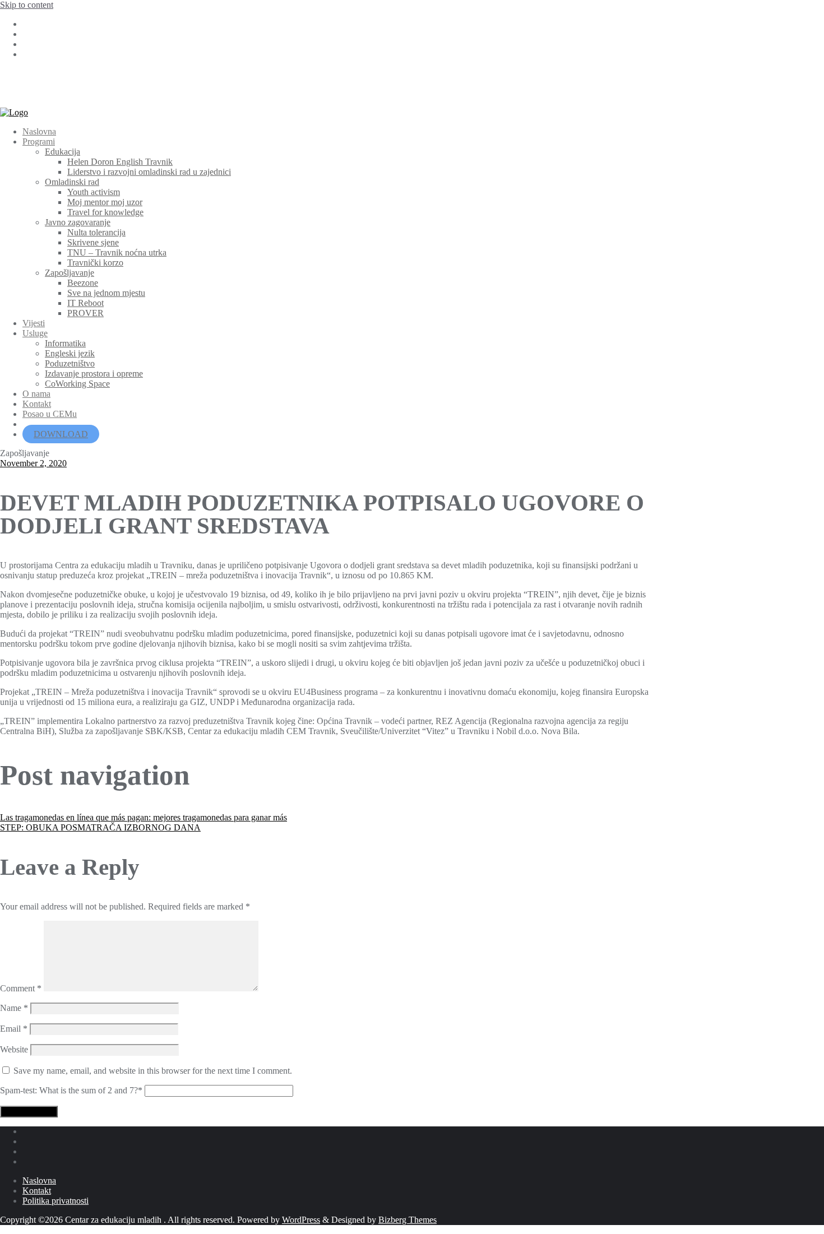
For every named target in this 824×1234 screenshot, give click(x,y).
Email (13, 1028)
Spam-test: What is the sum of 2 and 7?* (71, 1090)
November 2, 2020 (33, 463)
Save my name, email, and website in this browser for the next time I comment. (152, 1070)
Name (14, 1008)
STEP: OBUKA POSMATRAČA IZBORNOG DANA (100, 827)
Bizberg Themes (407, 1219)
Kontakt (36, 1190)
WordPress (301, 1219)
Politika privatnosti (55, 1200)
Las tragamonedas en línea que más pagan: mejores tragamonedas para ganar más (143, 817)
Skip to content (26, 5)
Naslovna (39, 1180)
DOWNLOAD (61, 434)
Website (14, 1049)
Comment (20, 988)
